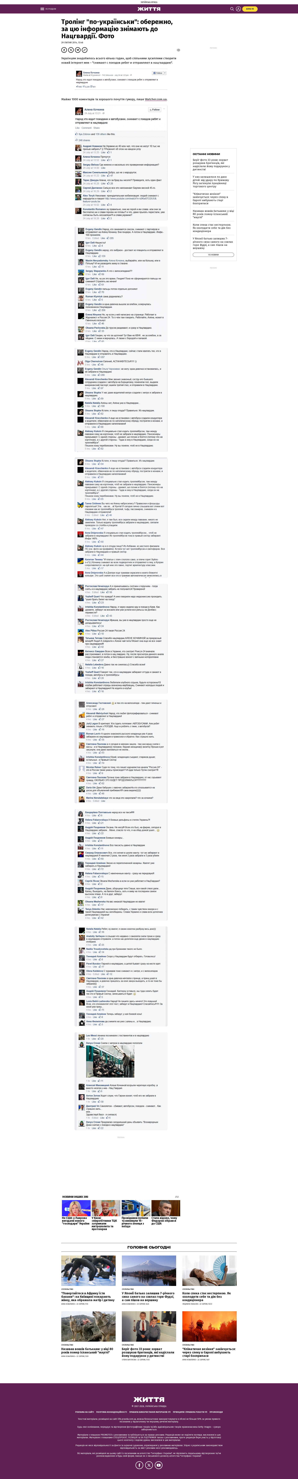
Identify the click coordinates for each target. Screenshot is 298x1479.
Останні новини (206, 154)
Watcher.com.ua (156, 99)
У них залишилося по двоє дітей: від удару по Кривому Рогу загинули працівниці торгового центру (211, 181)
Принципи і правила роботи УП (190, 1412)
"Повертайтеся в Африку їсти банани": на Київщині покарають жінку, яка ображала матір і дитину (87, 1296)
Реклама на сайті (84, 1412)
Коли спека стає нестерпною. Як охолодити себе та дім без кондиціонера (212, 228)
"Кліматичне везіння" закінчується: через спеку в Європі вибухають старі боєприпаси (210, 198)
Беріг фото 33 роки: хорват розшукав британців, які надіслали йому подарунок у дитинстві (211, 164)
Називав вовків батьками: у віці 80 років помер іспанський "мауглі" (213, 214)
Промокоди (216, 1412)
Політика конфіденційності (111, 1412)
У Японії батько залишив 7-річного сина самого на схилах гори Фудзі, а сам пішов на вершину (213, 243)
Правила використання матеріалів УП (150, 1412)
